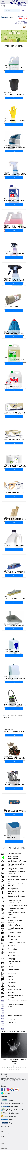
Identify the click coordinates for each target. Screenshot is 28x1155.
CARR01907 (7, 782)
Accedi (2, 1129)
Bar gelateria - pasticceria (17, 869)
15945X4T (7, 225)
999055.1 (6, 623)
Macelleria (11, 946)
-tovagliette (12, 1022)
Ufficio (10, 976)
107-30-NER (7, 92)
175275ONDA (7, 251)
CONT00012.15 (8, 835)
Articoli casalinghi (14, 989)
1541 (5, 198)
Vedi (14, 71)
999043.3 (6, 570)
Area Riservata (4, 1148)
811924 (6, 411)
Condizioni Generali (5, 1133)
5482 (5, 358)
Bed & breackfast (14, 955)
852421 (6, 464)
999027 (6, 517)
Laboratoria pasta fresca (16, 942)
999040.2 (6, 543)
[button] (3, 36)
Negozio (11, 979)
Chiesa (10, 966)
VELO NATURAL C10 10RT (15, 413)
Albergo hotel (13, 889)
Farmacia (11, 986)
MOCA (2, 1143)
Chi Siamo (3, 1141)
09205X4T (7, 66)
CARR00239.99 (8, 756)
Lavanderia (12, 973)
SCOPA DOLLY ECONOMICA (16, 572)
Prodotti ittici (12, 949)
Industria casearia (14, 933)
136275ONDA (7, 172)
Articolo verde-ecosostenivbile (13, 857)
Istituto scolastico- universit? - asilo (14, 901)
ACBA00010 (7, 676)
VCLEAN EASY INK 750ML (15, 174)
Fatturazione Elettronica (5, 1145)
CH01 (5, 809)
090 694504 (5, 1081)
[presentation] (13, 1065)
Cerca (22, 10)
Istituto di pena (13, 970)
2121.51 (6, 305)
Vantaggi (2, 1136)
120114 (6, 119)
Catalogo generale (14, 853)
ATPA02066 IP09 (8, 729)
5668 (5, 384)
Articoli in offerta (14, 925)
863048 (6, 490)
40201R (6, 331)
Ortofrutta (11, 952)
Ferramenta (12, 992)
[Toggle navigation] (3, 2)
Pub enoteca (12, 939)
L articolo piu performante (17, 861)
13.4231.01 (7, 145)
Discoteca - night (14, 936)
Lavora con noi (4, 1138)
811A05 (6, 437)
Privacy (2, 1131)
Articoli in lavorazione (15, 1016)
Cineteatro (12, 983)
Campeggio (12, 959)
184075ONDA (7, 278)
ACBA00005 (7, 650)
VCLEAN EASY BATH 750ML (16, 253)
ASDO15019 (7, 703)
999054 (6, 597)
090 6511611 (12, 1081)
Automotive (12, 917)
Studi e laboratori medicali (17, 905)
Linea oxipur (12, 1019)
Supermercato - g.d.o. (16, 876)
